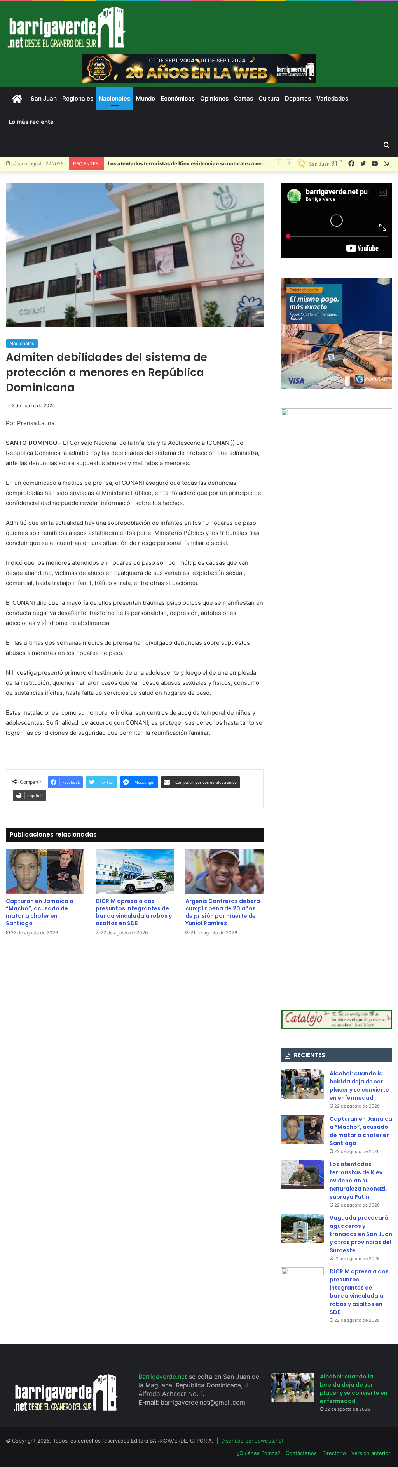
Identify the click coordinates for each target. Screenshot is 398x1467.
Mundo (145, 98)
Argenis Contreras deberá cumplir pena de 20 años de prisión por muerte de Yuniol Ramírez (222, 912)
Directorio (334, 1453)
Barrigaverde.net (163, 1376)
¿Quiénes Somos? (258, 1453)
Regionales (77, 98)
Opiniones (214, 98)
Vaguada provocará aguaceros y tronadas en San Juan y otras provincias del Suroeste (361, 1234)
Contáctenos (301, 1453)
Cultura (268, 98)
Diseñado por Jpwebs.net (252, 1440)
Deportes (298, 98)
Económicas (178, 98)
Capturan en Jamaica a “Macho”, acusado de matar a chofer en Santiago (39, 912)
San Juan (44, 98)
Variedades (332, 98)
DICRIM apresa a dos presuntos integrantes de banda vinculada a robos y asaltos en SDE (134, 912)
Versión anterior (370, 1453)
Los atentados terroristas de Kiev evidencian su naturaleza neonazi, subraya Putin (358, 1180)
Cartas (243, 98)
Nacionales (114, 98)
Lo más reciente (31, 121)
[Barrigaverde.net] (66, 27)
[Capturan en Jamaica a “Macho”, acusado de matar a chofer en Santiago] (45, 871)
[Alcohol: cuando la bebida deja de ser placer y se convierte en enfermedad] (302, 1084)
